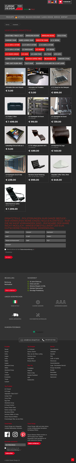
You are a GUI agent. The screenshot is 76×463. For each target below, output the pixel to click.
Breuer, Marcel (32, 361)
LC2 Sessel (8, 389)
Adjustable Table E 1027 (14, 35)
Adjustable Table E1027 (11, 393)
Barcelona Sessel (48, 35)
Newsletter (53, 372)
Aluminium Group (9, 403)
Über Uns (30, 365)
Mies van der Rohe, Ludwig (35, 354)
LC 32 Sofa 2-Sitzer (46, 45)
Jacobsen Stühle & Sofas (12, 414)
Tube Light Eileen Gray (14, 63)
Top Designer (31, 346)
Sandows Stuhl (64, 59)
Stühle (6, 361)
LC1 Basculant (27, 49)
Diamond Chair (11, 40)
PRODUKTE (10, 17)
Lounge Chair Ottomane (14, 59)
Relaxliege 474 (50, 59)
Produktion (30, 368)
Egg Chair (7, 400)
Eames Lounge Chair (26, 40)
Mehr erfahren (10, 290)
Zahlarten (53, 351)
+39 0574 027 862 (50, 340)
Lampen (7, 374)
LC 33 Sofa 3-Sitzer (12, 49)
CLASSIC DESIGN (47, 17)
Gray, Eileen (31, 358)
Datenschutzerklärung (26, 249)
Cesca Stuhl (61, 35)
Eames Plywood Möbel (11, 416)
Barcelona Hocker (32, 35)
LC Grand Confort (9, 405)
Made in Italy (31, 373)
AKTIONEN (20, 17)
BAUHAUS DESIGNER (33, 17)
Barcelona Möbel (9, 412)
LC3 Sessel (50, 49)
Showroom (53, 361)
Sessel (6, 349)
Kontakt (52, 370)
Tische (6, 372)
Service (7, 24)
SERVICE (57, 17)
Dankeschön (31, 380)
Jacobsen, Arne (32, 356)
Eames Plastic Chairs (10, 407)
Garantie (52, 354)
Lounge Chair (8, 396)
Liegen (6, 356)
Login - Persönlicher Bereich (58, 365)
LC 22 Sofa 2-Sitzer (12, 45)
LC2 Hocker (40, 49)
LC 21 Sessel (55, 40)
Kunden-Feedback (33, 375)
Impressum (53, 377)
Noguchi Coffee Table (34, 59)
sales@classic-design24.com (32, 340)
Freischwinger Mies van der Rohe (14, 419)
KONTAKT (64, 17)
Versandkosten (54, 349)
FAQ (51, 356)
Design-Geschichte (55, 368)
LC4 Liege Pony (36, 54)
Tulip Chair (29, 63)
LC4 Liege (25, 54)
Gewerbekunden (55, 363)
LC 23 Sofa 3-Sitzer (29, 45)
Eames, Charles (32, 351)
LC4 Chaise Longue (12, 54)
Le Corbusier (31, 349)
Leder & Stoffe (54, 358)
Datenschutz (53, 374)
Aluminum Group (9, 365)
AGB (29, 377)
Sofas (6, 354)
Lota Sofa (57, 54)
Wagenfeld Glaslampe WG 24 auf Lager (50, 63)
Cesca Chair (8, 398)
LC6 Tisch (47, 54)
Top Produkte (8, 386)
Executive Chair (42, 40)
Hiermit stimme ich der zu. (20, 249)
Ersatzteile (15, 24)
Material (30, 370)
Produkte (7, 346)
